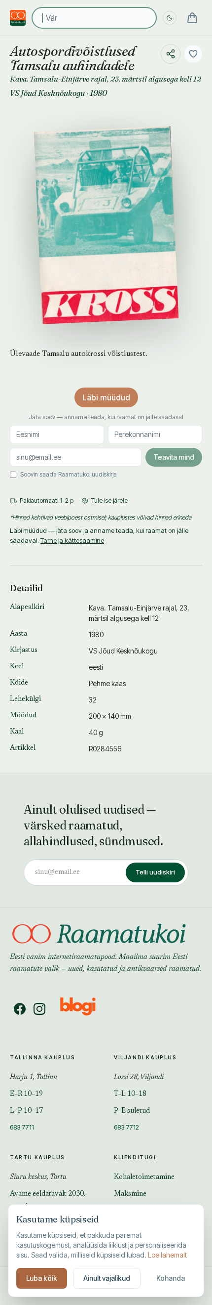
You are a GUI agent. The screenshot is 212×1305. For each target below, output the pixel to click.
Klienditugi (135, 1157)
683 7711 (22, 1127)
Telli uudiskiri (155, 872)
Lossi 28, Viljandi (139, 1077)
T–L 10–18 (130, 1094)
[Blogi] (84, 1009)
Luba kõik (41, 1278)
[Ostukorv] (192, 18)
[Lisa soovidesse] (193, 54)
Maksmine (130, 1194)
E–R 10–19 (26, 1094)
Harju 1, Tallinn (33, 1077)
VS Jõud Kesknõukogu (47, 93)
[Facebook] (20, 1009)
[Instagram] (39, 1009)
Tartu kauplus (37, 1157)
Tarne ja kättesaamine (72, 540)
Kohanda (170, 1278)
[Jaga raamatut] (170, 54)
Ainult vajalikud (106, 1278)
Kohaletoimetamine (144, 1177)
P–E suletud (132, 1111)
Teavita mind (173, 457)
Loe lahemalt (167, 1255)
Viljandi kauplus (145, 1057)
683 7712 (126, 1127)
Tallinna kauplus (42, 1057)
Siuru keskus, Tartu (38, 1177)
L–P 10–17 (26, 1111)
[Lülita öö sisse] (170, 18)
